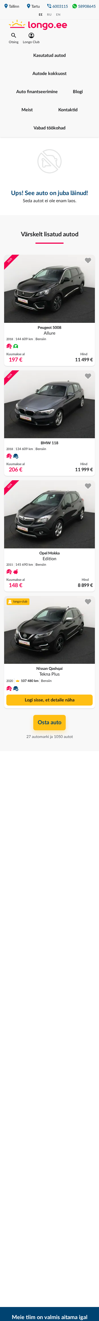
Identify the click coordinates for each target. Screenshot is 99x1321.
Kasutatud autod (49, 55)
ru (49, 14)
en (58, 14)
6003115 (60, 7)
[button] (13, 38)
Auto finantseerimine (37, 92)
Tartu (35, 7)
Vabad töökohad (49, 128)
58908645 (87, 7)
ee (41, 14)
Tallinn (14, 7)
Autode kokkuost (49, 73)
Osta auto (49, 722)
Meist (27, 110)
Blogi (78, 92)
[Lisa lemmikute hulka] (88, 260)
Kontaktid (68, 110)
